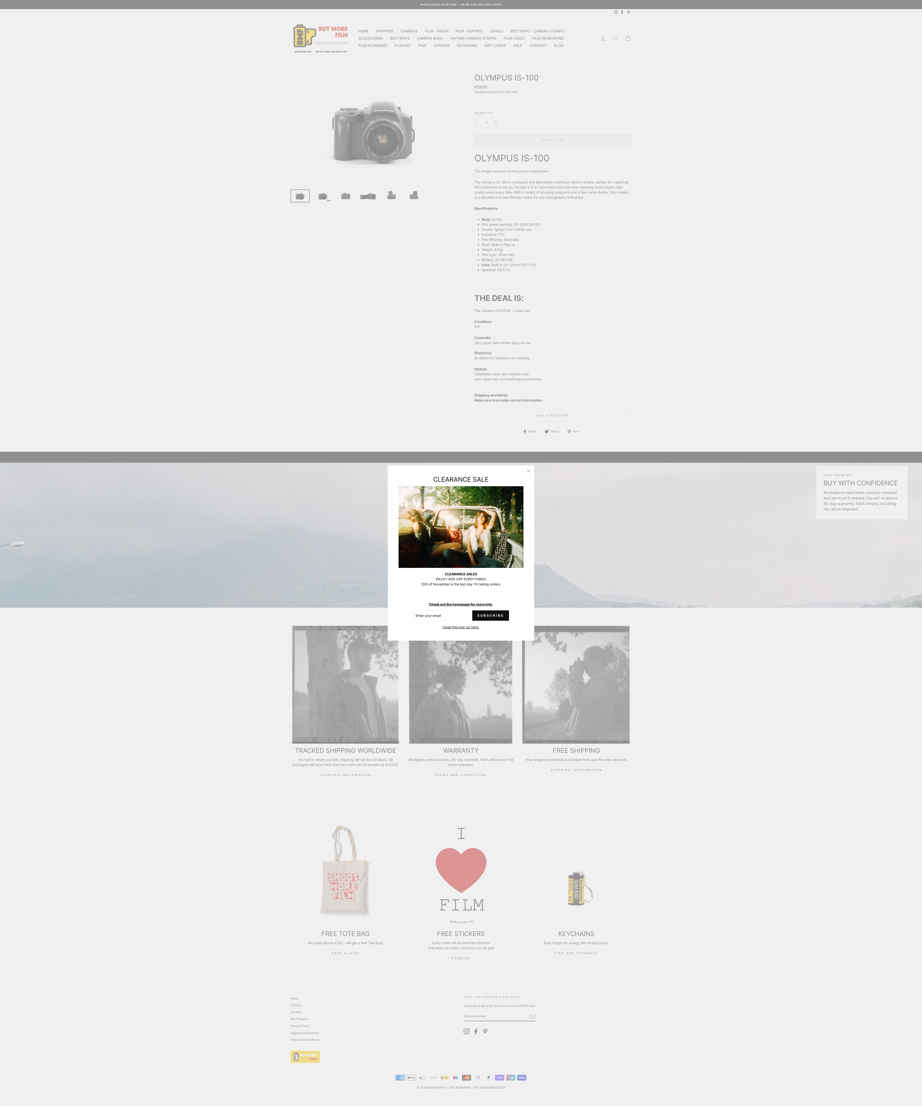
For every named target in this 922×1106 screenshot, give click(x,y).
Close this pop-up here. (461, 627)
